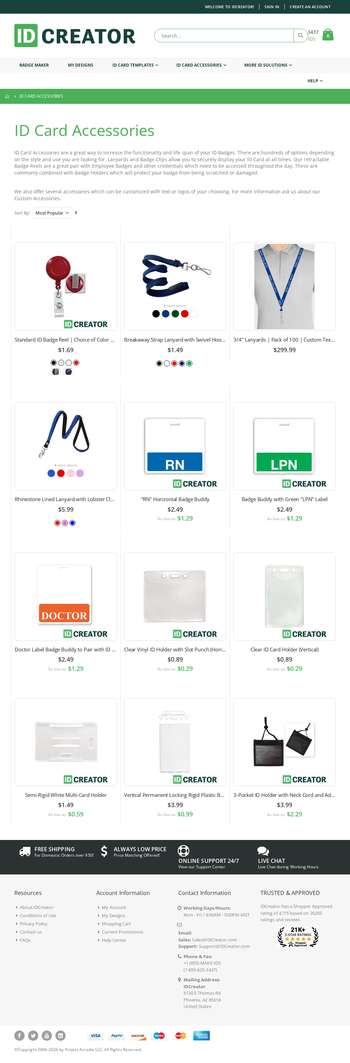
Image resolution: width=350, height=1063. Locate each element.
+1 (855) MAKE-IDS (202, 963)
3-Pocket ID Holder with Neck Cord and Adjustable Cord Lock (284, 794)
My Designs (113, 915)
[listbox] (66, 362)
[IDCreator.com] (74, 35)
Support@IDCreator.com (224, 946)
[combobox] (231, 35)
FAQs (25, 940)
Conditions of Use (38, 915)
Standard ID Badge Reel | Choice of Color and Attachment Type (66, 339)
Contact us (31, 932)
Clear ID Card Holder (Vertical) (285, 649)
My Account (114, 907)
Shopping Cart (116, 924)
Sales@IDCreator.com (214, 940)
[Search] (300, 35)
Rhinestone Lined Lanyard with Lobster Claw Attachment (66, 499)
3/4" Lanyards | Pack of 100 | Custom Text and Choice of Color (284, 339)
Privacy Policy (34, 924)
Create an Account (310, 6)
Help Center (114, 940)
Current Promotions (122, 932)
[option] (54, 363)
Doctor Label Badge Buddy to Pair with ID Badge (66, 649)
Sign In (272, 6)
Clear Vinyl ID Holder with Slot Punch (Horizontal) (175, 649)
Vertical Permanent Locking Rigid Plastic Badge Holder (175, 794)
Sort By (21, 213)
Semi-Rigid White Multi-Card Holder (66, 794)
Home (7, 96)
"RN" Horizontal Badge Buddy (175, 499)
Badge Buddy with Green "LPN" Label (285, 499)
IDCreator (270, 906)
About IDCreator (37, 907)
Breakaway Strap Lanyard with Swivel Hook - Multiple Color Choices (175, 339)
